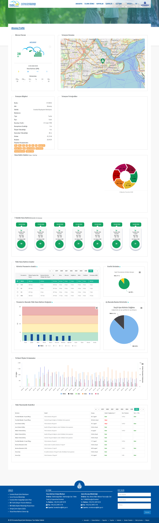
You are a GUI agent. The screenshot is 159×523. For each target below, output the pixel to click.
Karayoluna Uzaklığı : (21, 126)
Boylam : (17, 140)
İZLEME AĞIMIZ (89, 4)
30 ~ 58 (22, 237)
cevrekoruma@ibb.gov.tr (95, 507)
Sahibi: (16, 109)
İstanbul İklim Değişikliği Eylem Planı (21, 500)
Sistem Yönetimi (128, 520)
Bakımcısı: (16, 113)
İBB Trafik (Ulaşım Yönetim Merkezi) (20, 503)
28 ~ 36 (136, 237)
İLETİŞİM (119, 4)
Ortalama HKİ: (21, 239)
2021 (66, 271)
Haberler (119, 520)
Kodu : (16, 103)
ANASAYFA (79, 4)
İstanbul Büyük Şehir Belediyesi (19, 494)
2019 (56, 271)
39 (78, 244)
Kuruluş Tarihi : (19, 123)
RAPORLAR (99, 4)
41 (59, 244)
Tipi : (16, 116)
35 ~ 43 (79, 237)
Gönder (147, 512)
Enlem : (16, 136)
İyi (21, 230)
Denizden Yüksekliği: (21, 133)
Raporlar (104, 520)
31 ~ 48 (98, 237)
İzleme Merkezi (96, 520)
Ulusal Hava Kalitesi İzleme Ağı (19, 511)
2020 (61, 271)
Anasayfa (86, 520)
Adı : (15, 106)
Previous (58, 122)
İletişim (147, 520)
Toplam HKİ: (21, 232)
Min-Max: (21, 235)
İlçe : (15, 120)
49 (40, 244)
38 (97, 244)
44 (21, 244)
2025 (86, 271)
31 (135, 244)
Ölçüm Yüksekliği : (20, 130)
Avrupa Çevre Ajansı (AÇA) (18, 509)
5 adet (135, 234)
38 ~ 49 (60, 237)
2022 (71, 271)
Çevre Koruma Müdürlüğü (17, 497)
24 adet (21, 234)
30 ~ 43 (117, 237)
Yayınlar (112, 520)
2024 (81, 271)
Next (147, 122)
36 (116, 244)
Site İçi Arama (139, 520)
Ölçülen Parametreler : (21, 143)
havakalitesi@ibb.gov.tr (61, 507)
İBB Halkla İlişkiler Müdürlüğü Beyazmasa (22, 506)
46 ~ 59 (41, 237)
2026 (90, 271)
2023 (76, 271)
